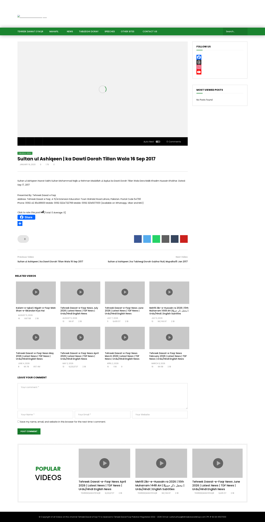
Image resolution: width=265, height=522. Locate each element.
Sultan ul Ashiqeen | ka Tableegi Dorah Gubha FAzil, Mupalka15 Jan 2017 (148, 261)
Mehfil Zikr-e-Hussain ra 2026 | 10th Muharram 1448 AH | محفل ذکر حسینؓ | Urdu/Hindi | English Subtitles (168, 310)
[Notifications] (244, 3)
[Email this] (165, 239)
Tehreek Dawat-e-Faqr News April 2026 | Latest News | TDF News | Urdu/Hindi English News (79, 356)
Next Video (182, 256)
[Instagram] (238, 3)
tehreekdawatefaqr (90, 493)
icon (36, 292)
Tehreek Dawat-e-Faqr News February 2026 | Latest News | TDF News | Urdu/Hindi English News (168, 356)
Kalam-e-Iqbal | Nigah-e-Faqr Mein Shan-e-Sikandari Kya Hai (36, 309)
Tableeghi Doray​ (88, 31)
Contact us (150, 31)
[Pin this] (184, 239)
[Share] (102, 223)
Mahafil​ (53, 31)
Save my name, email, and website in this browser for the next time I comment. (63, 421)
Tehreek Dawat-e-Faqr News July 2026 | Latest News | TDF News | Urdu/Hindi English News (79, 310)
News (70, 31)
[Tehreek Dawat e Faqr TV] (32, 17)
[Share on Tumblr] (175, 239)
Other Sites (127, 31)
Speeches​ (110, 31)
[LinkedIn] (220, 3)
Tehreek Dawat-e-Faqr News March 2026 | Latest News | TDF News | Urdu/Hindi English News (122, 356)
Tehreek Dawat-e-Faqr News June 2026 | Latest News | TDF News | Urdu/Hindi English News (124, 310)
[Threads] (219, 62)
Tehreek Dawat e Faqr (30, 31)
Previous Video (25, 256)
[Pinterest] (226, 3)
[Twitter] (214, 3)
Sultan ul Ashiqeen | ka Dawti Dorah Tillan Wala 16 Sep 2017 (50, 261)
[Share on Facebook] (138, 239)
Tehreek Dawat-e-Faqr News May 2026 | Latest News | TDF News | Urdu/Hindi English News (35, 356)
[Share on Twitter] (147, 239)
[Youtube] (232, 3)
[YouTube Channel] (219, 72)
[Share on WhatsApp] (156, 239)
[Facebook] (208, 3)
